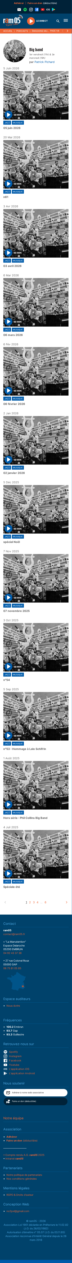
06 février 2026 (14, 404)
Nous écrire (13, 1005)
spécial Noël (11, 542)
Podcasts (22, 31)
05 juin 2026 (12, 128)
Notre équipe (13, 1118)
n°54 (6, 680)
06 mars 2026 (13, 335)
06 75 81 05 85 (12, 968)
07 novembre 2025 (16, 611)
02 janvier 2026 (14, 473)
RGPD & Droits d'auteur (19, 1194)
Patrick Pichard (45, 62)
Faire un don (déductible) (24, 1101)
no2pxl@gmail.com (17, 1211)
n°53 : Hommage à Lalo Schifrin (24, 749)
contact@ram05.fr (14, 934)
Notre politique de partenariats (24, 1175)
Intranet (14, 1158)
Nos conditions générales (21, 1178)
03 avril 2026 (12, 266)
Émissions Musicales (44, 31)
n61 (5, 197)
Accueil (7, 31)
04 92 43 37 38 (12, 953)
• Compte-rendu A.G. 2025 (23, 1155)
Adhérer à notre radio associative (28, 1092)
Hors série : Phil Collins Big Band (25, 818)
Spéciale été (11, 887)
